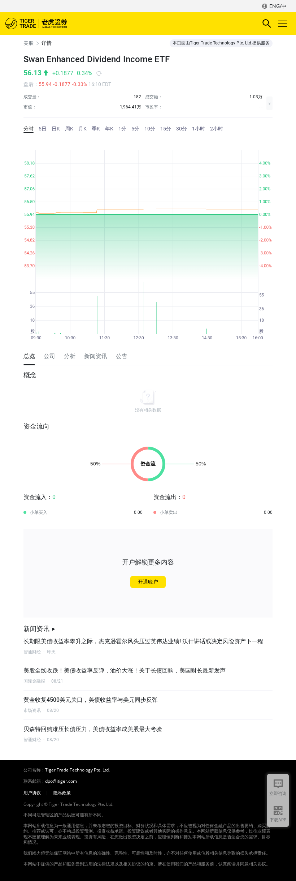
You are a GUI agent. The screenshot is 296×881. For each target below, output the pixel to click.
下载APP (278, 820)
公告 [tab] (121, 356)
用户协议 (32, 793)
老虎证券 (46, 23)
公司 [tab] (49, 356)
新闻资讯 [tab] (95, 356)
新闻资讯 (36, 628)
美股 (28, 43)
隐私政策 (62, 793)
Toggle (283, 23)
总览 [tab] (29, 356)
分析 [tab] (69, 356)
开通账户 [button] (148, 582)
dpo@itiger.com (61, 781)
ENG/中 (278, 6)
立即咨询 (278, 793)
